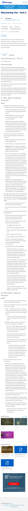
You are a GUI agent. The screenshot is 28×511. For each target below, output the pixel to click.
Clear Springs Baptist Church (12, 20)
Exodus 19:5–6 (4, 26)
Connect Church (5, 456)
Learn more (22, 7)
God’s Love (17, 26)
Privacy (16, 505)
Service (11, 26)
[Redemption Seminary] (14, 482)
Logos (10, 503)
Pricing (12, 505)
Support (16, 506)
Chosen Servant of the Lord (15, 28)
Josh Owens (8, 18)
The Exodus (3, 23)
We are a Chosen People (8, 454)
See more (24, 416)
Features (6, 505)
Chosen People (5, 28)
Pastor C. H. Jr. (5, 469)
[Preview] (12, 455)
